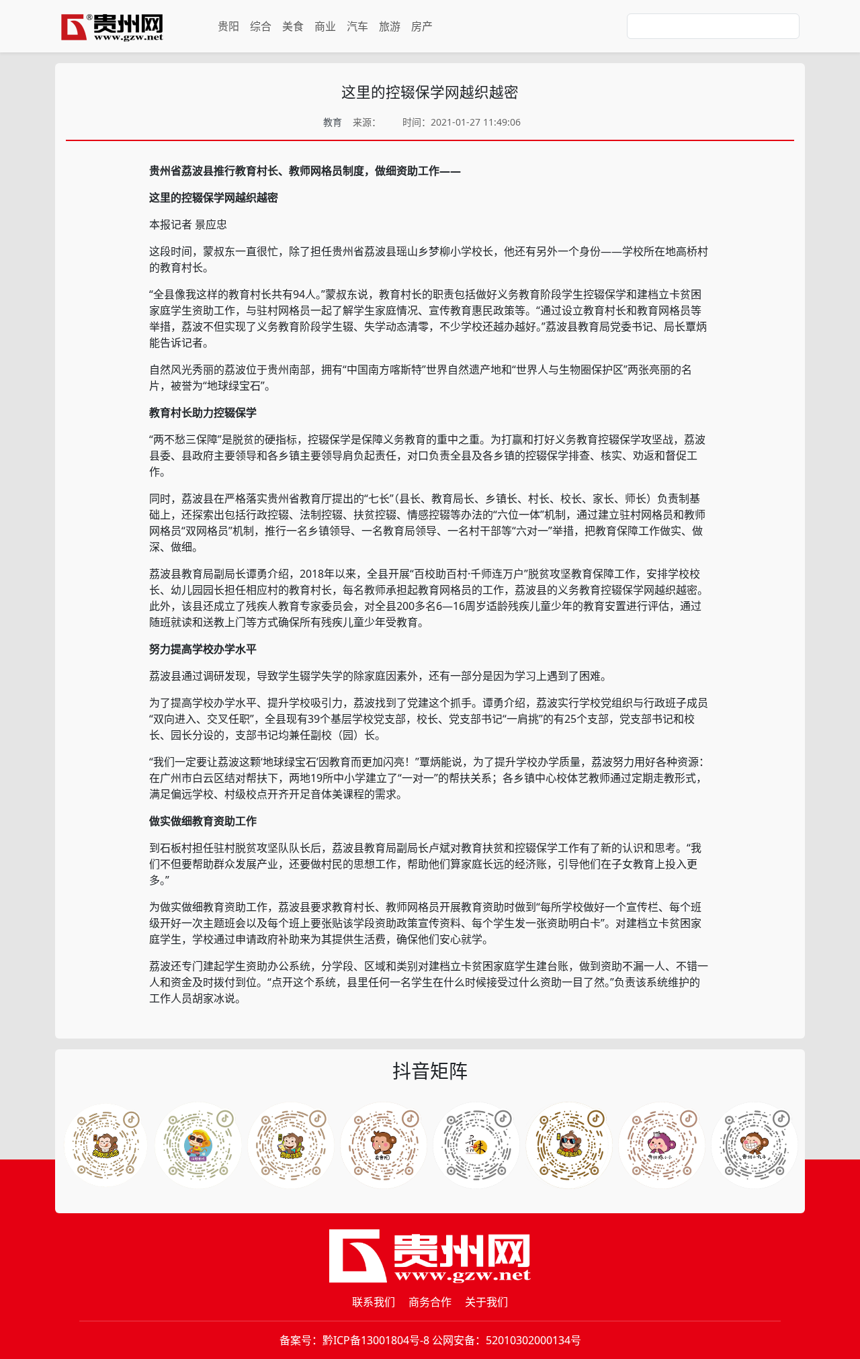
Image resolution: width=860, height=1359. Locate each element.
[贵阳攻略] (291, 1145)
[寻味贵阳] (754, 1145)
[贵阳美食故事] (661, 1145)
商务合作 (430, 1302)
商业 (325, 26)
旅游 (389, 26)
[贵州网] (112, 26)
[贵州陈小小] (476, 1145)
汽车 (357, 26)
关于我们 (486, 1302)
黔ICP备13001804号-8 (375, 1340)
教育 (332, 122)
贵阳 (228, 26)
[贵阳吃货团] (105, 1145)
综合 (260, 26)
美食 (293, 26)
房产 (422, 26)
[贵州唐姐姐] (383, 1145)
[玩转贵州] (198, 1145)
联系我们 (373, 1302)
